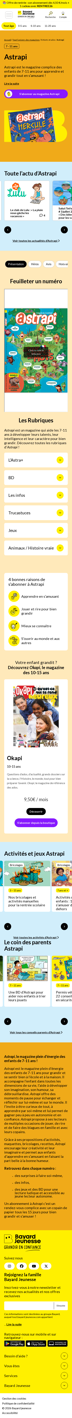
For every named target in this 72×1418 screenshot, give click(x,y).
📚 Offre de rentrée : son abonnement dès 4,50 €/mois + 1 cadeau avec (36, 4)
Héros (35, 264)
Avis (48, 264)
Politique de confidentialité (18, 1403)
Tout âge (8, 25)
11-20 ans (50, 25)
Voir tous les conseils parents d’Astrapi (35, 1032)
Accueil (7, 40)
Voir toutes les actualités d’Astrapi (35, 240)
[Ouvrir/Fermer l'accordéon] (60, 460)
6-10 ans (36, 25)
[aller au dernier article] (7, 926)
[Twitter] (46, 1266)
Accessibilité (10, 1412)
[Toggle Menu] (9, 15)
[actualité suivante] (64, 229)
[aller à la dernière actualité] (7, 229)
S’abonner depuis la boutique (36, 822)
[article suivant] (64, 926)
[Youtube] (34, 1266)
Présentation (16, 264)
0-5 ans (22, 25)
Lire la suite (11, 83)
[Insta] (9, 1266)
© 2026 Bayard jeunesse (16, 1408)
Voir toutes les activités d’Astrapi (35, 937)
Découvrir (36, 811)
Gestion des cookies (14, 1398)
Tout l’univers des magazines (26, 40)
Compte (63, 17)
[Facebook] (21, 1266)
